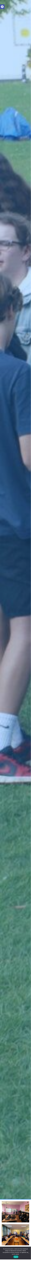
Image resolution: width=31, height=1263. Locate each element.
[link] (2, 6)
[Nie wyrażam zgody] (29, 1253)
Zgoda (16, 1257)
